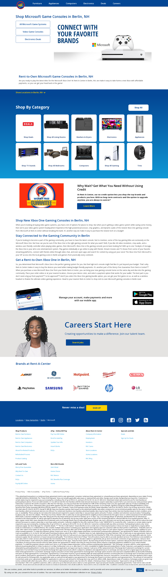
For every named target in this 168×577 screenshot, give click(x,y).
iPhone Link (143, 302)
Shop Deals (28, 137)
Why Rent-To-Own (21, 471)
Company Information (93, 434)
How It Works (55, 446)
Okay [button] (140, 570)
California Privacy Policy (61, 492)
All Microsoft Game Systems (33, 24)
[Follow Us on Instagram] (121, 423)
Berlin (43, 420)
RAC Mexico (55, 475)
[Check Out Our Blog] (146, 423)
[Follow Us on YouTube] (129, 423)
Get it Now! (54, 467)
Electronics (111, 137)
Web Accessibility (33, 492)
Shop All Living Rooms (56, 137)
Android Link (143, 295)
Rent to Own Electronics (23, 446)
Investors (89, 442)
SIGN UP (97, 408)
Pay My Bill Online (21, 483)
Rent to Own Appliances (23, 438)
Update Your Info (57, 442)
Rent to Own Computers (23, 442)
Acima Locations (91, 454)
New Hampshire (32, 420)
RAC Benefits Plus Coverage (60, 479)
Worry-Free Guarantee (23, 467)
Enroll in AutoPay (56, 438)
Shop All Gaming (112, 165)
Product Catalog (21, 458)
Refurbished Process (22, 454)
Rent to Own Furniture (23, 434)
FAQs (52, 450)
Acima (53, 483)
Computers (84, 165)
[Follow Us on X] (137, 423)
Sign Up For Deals (127, 438)
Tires (139, 165)
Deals (123, 434)
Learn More (89, 206)
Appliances (139, 137)
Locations (19, 420)
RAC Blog (89, 458)
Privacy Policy (96, 572)
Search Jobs (78, 342)
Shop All (138, 107)
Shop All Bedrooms (56, 165)
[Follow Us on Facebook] (112, 423)
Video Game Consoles (33, 31)
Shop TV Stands (28, 165)
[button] (154, 570)
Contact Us (19, 475)
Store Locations (91, 450)
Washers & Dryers (84, 137)
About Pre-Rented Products (25, 450)
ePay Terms (46, 492)
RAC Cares (89, 446)
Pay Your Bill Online (57, 434)
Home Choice (55, 471)
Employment (90, 438)
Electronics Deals (33, 39)
